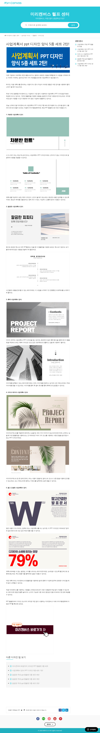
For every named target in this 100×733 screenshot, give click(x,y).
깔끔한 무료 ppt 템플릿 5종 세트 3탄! (25, 679)
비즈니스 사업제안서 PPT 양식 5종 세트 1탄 (85, 55)
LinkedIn (66, 710)
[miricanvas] (12, 3)
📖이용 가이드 (25, 35)
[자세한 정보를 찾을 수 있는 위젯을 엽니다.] (91, 729)
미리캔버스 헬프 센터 (50, 14)
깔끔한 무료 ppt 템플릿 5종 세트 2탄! (25, 683)
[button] (21, 710)
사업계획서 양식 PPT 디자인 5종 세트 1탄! (27, 670)
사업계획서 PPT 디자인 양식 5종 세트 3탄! (85, 65)
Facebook (60, 710)
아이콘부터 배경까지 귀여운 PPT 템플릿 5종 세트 (30, 666)
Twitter (63, 710)
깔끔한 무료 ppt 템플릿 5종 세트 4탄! (25, 675)
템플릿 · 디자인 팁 (38, 35)
